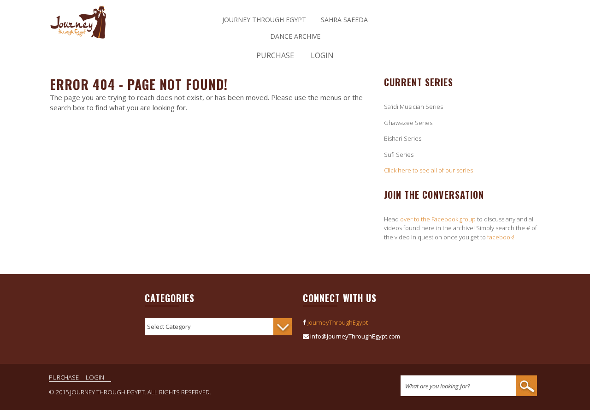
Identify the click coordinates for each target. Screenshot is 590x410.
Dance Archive (295, 36)
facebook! (500, 237)
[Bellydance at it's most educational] (78, 34)
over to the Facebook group (438, 219)
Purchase (275, 55)
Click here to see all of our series (428, 170)
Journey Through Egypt (264, 19)
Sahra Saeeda (344, 19)
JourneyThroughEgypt (337, 322)
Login (322, 55)
